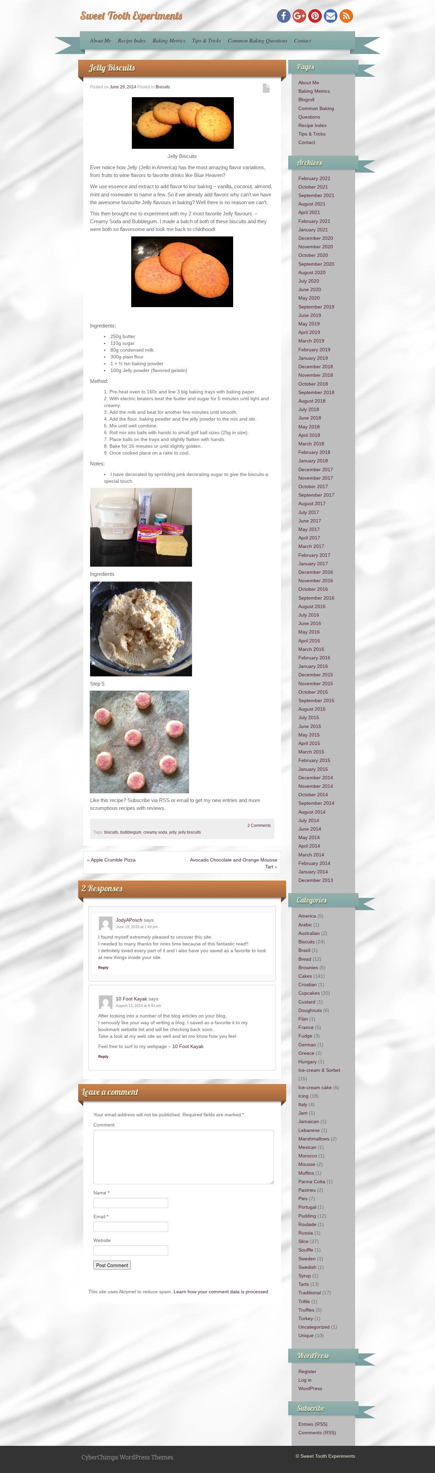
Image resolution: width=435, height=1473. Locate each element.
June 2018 (309, 418)
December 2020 (315, 238)
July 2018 (308, 409)
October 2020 (313, 255)
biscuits (111, 832)
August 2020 (312, 272)
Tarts (303, 1284)
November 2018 (315, 375)
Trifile (304, 1301)
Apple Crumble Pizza (113, 860)
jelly (172, 832)
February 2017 (314, 555)
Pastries (307, 1190)
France (306, 1027)
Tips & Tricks (206, 40)
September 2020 (316, 264)
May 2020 (309, 298)
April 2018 (309, 435)
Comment (104, 1125)
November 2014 (315, 786)
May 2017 (309, 529)
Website (102, 1240)
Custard (306, 1002)
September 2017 (316, 495)
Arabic (305, 924)
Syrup (304, 1275)
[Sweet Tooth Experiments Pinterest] (315, 16)
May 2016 (309, 632)
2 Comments (259, 825)
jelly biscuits (189, 832)
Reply (103, 967)
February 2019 (314, 349)
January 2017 (313, 563)
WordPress (310, 1388)
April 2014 (309, 846)
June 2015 (309, 726)
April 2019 (309, 332)
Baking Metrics (169, 40)
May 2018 (309, 426)
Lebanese (309, 1130)
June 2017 (309, 520)
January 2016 (313, 666)
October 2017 (313, 486)
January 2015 (313, 769)
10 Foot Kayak (131, 998)
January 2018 (313, 460)
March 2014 (311, 854)
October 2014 (313, 794)
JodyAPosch (129, 920)
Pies (303, 1198)
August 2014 (312, 812)
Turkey (305, 1318)
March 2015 (311, 752)
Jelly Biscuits (111, 67)
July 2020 (308, 281)
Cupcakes (309, 993)
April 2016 (309, 640)
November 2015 (315, 683)
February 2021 (314, 221)
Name (101, 1192)
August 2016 (312, 606)
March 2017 (311, 546)
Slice (303, 1241)
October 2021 (313, 187)
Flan (303, 1019)
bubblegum (130, 832)
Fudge (305, 1036)
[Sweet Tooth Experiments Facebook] (284, 16)
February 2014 (314, 863)
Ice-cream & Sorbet (319, 1070)
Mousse (306, 1164)
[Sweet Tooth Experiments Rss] (346, 16)
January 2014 (313, 871)
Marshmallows (313, 1138)
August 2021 (312, 204)
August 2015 (312, 709)
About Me (100, 40)
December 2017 (315, 469)
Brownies (308, 967)
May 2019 (309, 323)
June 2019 (309, 315)
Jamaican (308, 1121)
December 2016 (315, 572)
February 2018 (314, 452)
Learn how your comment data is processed (221, 1291)
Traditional (309, 1292)
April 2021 (309, 212)
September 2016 (316, 598)
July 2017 (308, 512)
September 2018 (316, 392)
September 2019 (316, 306)
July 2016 (308, 615)
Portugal (307, 1207)
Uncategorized (314, 1327)
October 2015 (313, 692)
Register (307, 1371)
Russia (305, 1233)
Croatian (307, 984)
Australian (309, 933)
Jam (303, 1113)
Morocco (307, 1155)
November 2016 (315, 580)
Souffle (305, 1250)
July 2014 (308, 820)
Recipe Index (132, 40)
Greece (306, 1053)
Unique (306, 1335)
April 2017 (309, 537)
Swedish (307, 1267)
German (307, 1044)
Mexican (307, 1147)
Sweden (307, 1258)
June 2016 (309, 623)
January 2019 (313, 358)
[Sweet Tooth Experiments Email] (330, 16)
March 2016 (311, 649)
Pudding (307, 1216)
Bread (304, 959)
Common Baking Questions (257, 40)
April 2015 (309, 743)
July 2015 (308, 717)
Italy (302, 1104)
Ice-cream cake (315, 1087)
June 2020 (309, 289)
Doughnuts (310, 1010)
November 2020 (315, 246)
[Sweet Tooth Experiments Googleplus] (299, 16)
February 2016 (314, 657)
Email (100, 1216)
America (307, 916)
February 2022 (314, 178)
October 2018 (313, 384)
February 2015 (314, 760)
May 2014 (309, 837)
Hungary (307, 1061)
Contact (302, 40)
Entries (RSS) (313, 1424)
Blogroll (306, 99)
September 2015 (316, 700)
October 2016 (313, 589)
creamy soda (155, 832)
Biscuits (163, 87)
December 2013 (315, 880)
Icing (303, 1096)
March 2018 (311, 443)
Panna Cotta (311, 1181)
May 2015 (309, 735)
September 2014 (316, 803)
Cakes (305, 976)
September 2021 (316, 195)
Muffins (306, 1173)
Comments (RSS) (317, 1432)
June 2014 (309, 829)
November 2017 (315, 478)
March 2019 (311, 340)
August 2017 (312, 503)
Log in (305, 1380)
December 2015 (315, 674)
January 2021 (313, 229)
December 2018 (315, 366)
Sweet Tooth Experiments (131, 15)
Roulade (307, 1224)
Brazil (304, 950)
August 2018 (312, 401)
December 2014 (315, 777)
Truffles (306, 1310)
